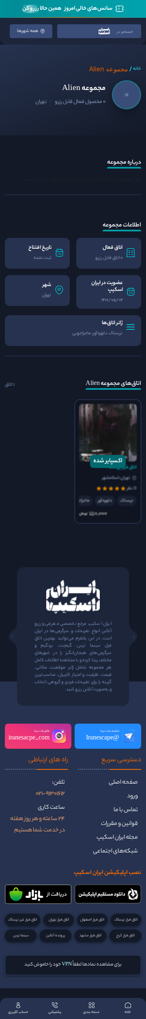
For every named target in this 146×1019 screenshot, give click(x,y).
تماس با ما (126, 810)
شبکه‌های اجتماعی (115, 852)
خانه (137, 69)
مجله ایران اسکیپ (117, 838)
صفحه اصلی (123, 783)
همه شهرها (28, 31)
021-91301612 (50, 794)
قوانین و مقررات (119, 824)
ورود (132, 796)
